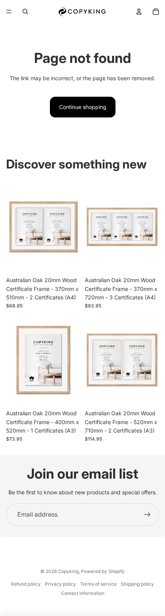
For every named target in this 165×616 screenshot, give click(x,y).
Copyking (68, 571)
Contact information (82, 593)
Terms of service (98, 584)
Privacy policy (60, 584)
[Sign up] (147, 515)
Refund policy (26, 584)
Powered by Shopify (103, 571)
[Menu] (9, 11)
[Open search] (25, 11)
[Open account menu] (138, 11)
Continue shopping (82, 107)
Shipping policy (137, 584)
